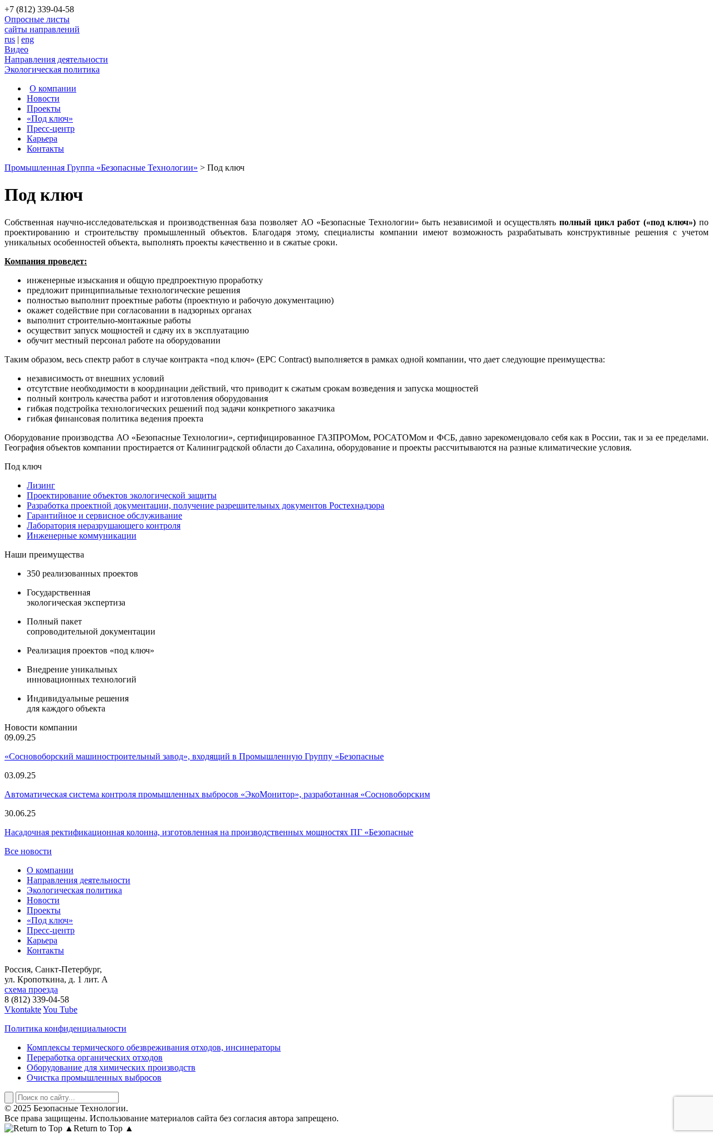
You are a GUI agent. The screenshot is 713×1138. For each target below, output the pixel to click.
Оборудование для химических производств (111, 1067)
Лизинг (41, 485)
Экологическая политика (52, 69)
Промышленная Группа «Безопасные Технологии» (101, 167)
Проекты (44, 108)
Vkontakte (22, 1009)
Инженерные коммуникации (81, 535)
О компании (53, 88)
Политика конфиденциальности (65, 1028)
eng (27, 39)
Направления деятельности (56, 59)
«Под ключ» (50, 118)
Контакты (45, 148)
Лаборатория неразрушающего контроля (103, 525)
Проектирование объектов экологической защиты (122, 495)
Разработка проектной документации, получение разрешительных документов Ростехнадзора (205, 505)
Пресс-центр (51, 128)
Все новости (28, 851)
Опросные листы (37, 19)
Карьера (42, 138)
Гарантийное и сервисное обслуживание (104, 515)
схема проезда (31, 989)
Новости (43, 98)
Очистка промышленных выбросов (94, 1077)
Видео (16, 49)
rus (9, 39)
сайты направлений (42, 29)
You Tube (60, 1009)
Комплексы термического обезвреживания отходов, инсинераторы (154, 1047)
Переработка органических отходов (95, 1057)
